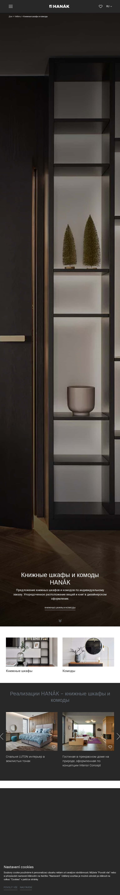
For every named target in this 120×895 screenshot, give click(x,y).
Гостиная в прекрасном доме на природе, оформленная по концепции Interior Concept (85, 761)
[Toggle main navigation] (11, 6)
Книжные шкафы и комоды (60, 607)
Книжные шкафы (19, 671)
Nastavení (26, 887)
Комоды (68, 671)
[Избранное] (100, 6)
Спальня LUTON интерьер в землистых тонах (25, 759)
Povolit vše (11, 887)
